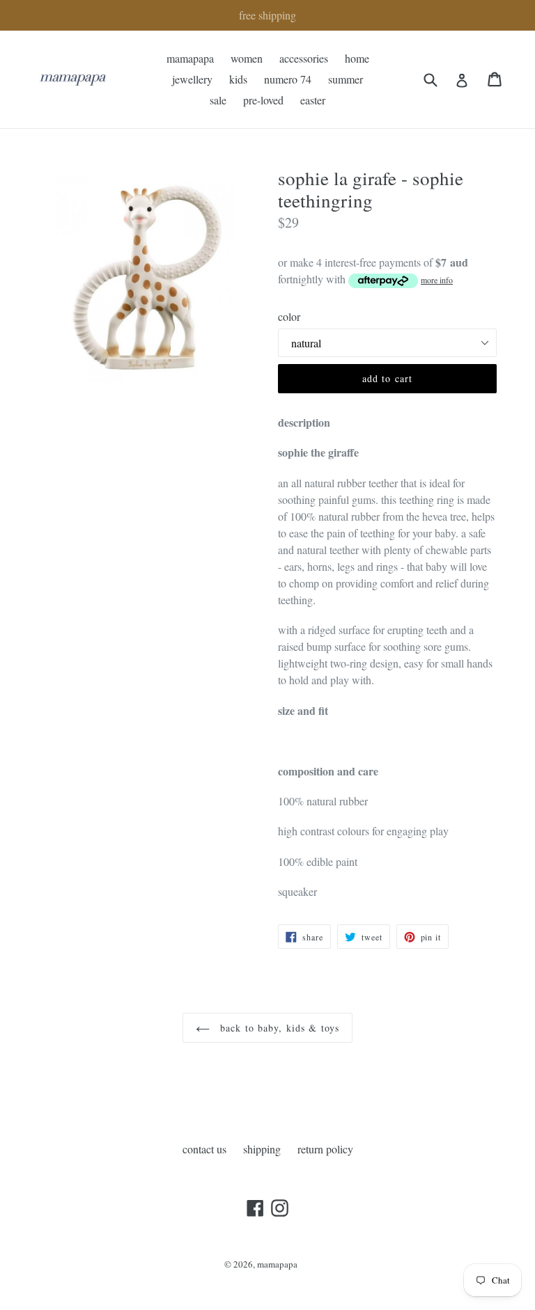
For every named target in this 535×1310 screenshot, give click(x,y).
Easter (312, 100)
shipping (262, 1149)
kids (238, 79)
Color (289, 316)
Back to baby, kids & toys (278, 1027)
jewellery (192, 79)
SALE (218, 100)
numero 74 (287, 79)
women (247, 58)
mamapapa (190, 58)
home (357, 58)
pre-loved (263, 100)
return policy (325, 1149)
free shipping (267, 15)
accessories (303, 58)
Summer (345, 79)
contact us (204, 1149)
